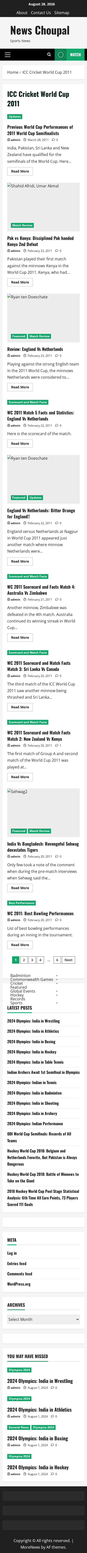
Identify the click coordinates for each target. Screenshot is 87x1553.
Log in (12, 1253)
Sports (16, 1002)
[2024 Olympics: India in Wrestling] (43, 1370)
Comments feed (19, 1274)
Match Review (22, 225)
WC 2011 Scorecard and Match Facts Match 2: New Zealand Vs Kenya (39, 735)
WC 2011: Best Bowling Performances (40, 913)
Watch (75, 54)
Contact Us (41, 12)
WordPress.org (18, 1284)
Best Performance (21, 903)
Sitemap (61, 12)
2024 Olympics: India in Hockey (31, 1052)
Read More (22, 172)
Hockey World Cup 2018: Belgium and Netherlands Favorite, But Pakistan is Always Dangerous (42, 1157)
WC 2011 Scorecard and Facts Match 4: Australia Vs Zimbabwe (41, 590)
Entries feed (16, 1263)
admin (15, 140)
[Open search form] (49, 55)
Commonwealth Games (31, 979)
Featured (18, 336)
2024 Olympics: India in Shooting (33, 1103)
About (22, 12)
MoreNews (30, 1547)
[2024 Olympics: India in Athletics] (43, 1398)
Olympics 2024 (19, 1370)
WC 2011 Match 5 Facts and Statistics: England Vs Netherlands (40, 415)
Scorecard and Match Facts (28, 402)
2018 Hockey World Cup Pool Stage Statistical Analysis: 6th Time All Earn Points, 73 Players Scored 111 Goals (43, 1197)
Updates (15, 116)
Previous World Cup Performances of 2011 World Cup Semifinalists (40, 130)
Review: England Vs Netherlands (43, 318)
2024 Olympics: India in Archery (32, 1113)
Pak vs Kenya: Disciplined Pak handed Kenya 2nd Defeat (43, 207)
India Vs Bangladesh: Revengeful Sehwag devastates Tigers (43, 812)
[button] (7, 54)
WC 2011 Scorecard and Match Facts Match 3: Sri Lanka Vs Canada (39, 666)
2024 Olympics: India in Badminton (34, 1093)
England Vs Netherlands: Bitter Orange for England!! (43, 479)
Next (68, 960)
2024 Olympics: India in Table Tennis (35, 1062)
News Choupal (40, 30)
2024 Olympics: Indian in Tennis (32, 1082)
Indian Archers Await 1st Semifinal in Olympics (43, 1072)
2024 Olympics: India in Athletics (33, 1031)
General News (19, 1427)
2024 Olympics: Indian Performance (35, 1123)
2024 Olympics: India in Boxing (31, 1041)
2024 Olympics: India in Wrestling (33, 1021)
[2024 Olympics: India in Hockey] (43, 1456)
